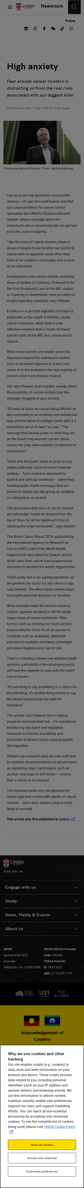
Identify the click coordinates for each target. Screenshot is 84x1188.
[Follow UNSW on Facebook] (44, 28)
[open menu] (10, 7)
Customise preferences (42, 1171)
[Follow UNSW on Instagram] (35, 28)
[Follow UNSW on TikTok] (62, 28)
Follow (70, 21)
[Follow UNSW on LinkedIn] (26, 28)
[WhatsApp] (71, 28)
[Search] (74, 7)
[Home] (25, 7)
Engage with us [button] (20, 887)
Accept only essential (42, 1158)
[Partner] (50, 7)
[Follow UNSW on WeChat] (53, 28)
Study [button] (11, 901)
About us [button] (14, 928)
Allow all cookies (42, 1145)
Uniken (68, 819)
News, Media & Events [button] (27, 914)
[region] (42, 1116)
